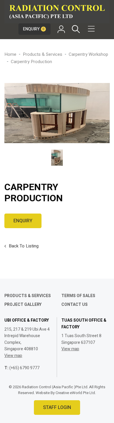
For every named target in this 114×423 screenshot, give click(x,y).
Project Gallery (23, 304)
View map (13, 356)
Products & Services (42, 54)
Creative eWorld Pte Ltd (75, 393)
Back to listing (24, 246)
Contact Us (74, 304)
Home (10, 54)
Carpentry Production (31, 61)
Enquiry (33, 29)
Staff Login (57, 407)
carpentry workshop (88, 54)
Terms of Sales (78, 296)
